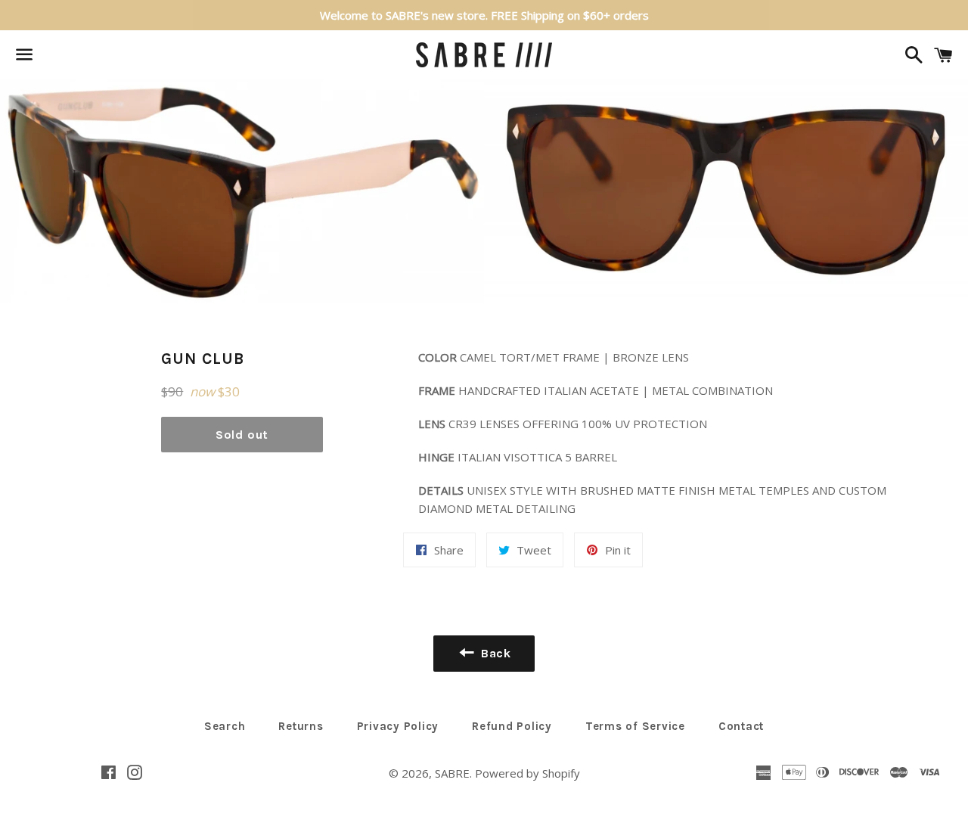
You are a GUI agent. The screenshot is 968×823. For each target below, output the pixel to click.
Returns (300, 726)
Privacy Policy (398, 726)
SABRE (452, 773)
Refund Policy (512, 726)
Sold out (242, 434)
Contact (741, 726)
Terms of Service (635, 726)
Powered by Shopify (527, 773)
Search (225, 726)
